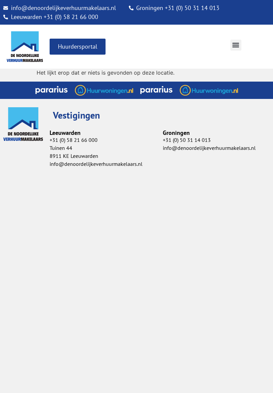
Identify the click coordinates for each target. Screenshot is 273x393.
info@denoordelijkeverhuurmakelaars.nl (96, 164)
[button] (235, 45)
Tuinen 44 (61, 148)
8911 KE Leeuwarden (74, 156)
